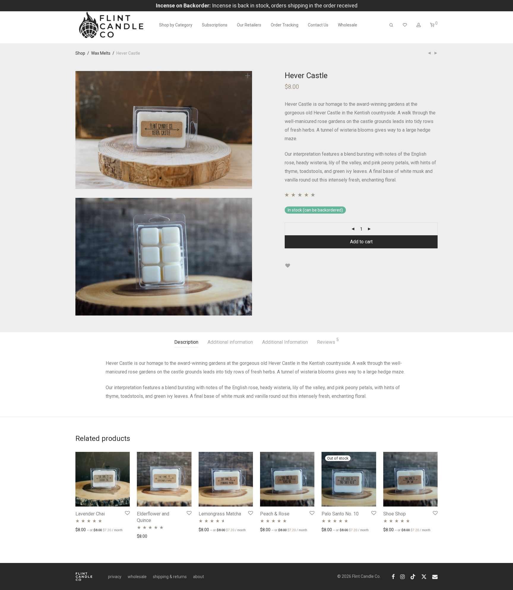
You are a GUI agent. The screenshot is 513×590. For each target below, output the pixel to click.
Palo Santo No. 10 (340, 514)
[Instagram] (402, 576)
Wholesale (347, 25)
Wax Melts (100, 53)
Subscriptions (214, 25)
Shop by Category (175, 25)
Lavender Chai (90, 514)
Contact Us (318, 25)
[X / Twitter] (424, 576)
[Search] (391, 25)
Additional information (230, 342)
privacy (114, 576)
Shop (80, 53)
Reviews (328, 341)
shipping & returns (170, 576)
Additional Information (285, 342)
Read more (329, 529)
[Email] (435, 576)
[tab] (186, 342)
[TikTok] (413, 576)
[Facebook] (393, 576)
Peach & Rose (274, 514)
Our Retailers (249, 25)
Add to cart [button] (82, 529)
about (198, 576)
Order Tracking (284, 25)
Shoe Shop (394, 514)
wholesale (137, 576)
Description (186, 342)
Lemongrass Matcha (220, 514)
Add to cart (361, 241)
